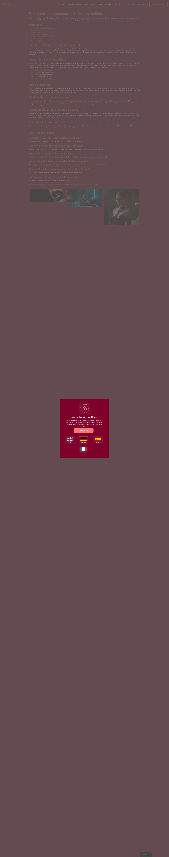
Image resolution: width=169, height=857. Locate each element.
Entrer (82, 430)
